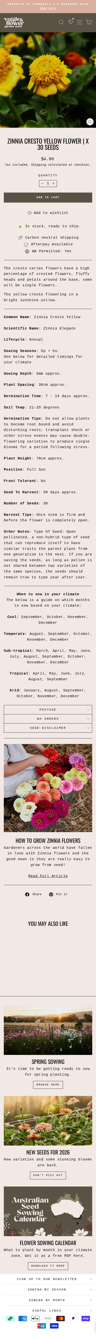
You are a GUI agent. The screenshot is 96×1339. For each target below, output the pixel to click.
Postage (48, 709)
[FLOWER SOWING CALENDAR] (48, 1211)
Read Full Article (48, 876)
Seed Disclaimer (48, 728)
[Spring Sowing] (48, 1030)
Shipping (38, 165)
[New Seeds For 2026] (48, 1121)
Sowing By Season (47, 1289)
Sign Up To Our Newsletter (47, 1279)
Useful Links (46, 1311)
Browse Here (47, 1084)
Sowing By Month (47, 1300)
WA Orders (48, 719)
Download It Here (48, 1266)
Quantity (48, 175)
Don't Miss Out (48, 1175)
